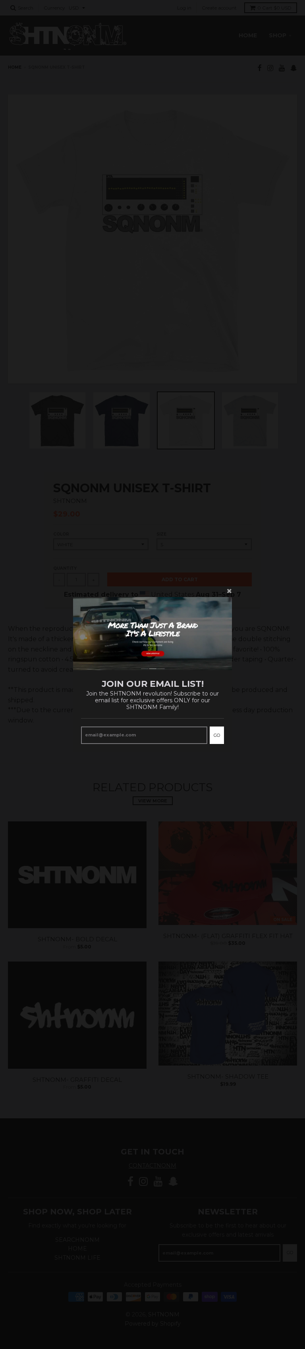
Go (217, 735)
